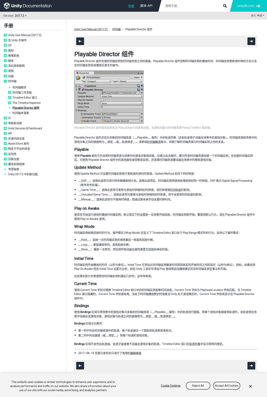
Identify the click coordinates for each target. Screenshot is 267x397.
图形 (11, 50)
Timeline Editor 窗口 (25, 97)
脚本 (11, 60)
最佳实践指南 (16, 164)
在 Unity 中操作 (17, 40)
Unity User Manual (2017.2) (24, 35)
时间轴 (12, 81)
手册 (131, 6)
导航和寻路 (15, 123)
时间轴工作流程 (22, 92)
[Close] (250, 386)
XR (10, 133)
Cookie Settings (171, 385)
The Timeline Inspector (27, 102)
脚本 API (146, 5)
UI (9, 118)
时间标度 (175, 189)
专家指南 (13, 169)
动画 (11, 76)
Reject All (198, 385)
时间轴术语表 (21, 113)
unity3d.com (245, 5)
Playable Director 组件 (26, 107)
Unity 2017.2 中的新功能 (23, 174)
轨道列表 (194, 343)
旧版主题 (13, 159)
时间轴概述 (19, 87)
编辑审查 (135, 353)
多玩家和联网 (16, 65)
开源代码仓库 (16, 138)
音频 (11, 70)
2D (10, 45)
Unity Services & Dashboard (25, 128)
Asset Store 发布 (18, 143)
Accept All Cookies (226, 385)
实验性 (12, 153)
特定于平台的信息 (19, 148)
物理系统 (13, 55)
